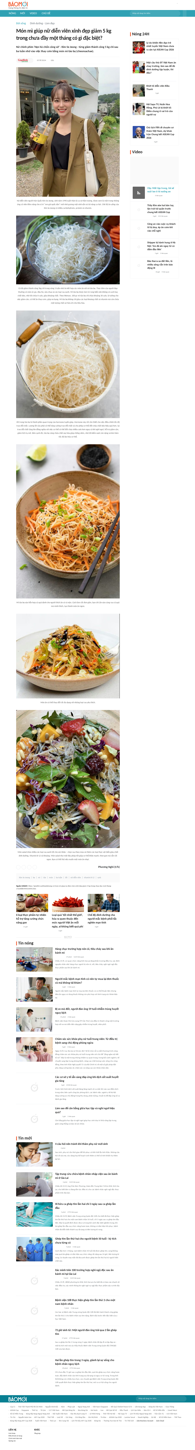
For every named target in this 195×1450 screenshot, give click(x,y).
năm (63, 1407)
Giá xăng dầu (80, 1417)
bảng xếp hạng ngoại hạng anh (38, 1414)
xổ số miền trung (16, 1414)
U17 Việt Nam (54, 1410)
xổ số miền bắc (159, 1410)
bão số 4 (147, 1410)
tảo (44, 878)
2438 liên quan (71, 1085)
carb (99, 878)
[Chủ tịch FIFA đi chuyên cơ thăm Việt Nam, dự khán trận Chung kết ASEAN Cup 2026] (139, 132)
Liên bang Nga (140, 1407)
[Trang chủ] (18, 5)
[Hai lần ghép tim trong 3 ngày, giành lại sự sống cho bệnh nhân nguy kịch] (34, 1370)
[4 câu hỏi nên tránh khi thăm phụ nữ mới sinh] (34, 1154)
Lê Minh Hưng (95, 1414)
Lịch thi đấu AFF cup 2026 (81, 1421)
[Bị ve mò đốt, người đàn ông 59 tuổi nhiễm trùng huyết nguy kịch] (34, 1019)
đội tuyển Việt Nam (60, 1414)
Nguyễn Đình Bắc (51, 1407)
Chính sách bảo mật (15, 1438)
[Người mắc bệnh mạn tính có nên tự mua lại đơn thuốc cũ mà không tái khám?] (34, 989)
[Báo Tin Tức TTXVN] (57, 1085)
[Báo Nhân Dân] (57, 1368)
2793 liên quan (72, 1212)
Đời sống (21, 23)
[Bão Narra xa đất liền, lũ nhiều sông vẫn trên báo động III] (139, 266)
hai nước (94, 1410)
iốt (66, 878)
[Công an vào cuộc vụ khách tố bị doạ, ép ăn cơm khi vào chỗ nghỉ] (139, 228)
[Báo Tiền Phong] (149, 142)
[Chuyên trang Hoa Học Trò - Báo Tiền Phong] (147, 77)
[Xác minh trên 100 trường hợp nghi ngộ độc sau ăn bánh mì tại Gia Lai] (34, 1280)
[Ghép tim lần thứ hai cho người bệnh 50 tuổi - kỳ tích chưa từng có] (34, 1249)
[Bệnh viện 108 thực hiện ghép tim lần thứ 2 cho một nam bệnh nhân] (34, 1310)
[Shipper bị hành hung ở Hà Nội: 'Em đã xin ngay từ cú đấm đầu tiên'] (139, 247)
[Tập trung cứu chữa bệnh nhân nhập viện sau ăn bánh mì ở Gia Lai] (34, 1184)
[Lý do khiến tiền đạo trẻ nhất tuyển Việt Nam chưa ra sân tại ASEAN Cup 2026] (139, 47)
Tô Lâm (43, 1410)
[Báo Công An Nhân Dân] (59, 957)
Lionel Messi (172, 1410)
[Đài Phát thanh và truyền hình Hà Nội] (150, 272)
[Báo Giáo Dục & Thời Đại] (56, 1017)
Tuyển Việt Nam (41, 1421)
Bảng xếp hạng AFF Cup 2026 (21, 1421)
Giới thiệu (12, 1433)
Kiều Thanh (124, 1410)
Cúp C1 (12, 1407)
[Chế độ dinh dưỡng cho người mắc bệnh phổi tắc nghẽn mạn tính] (104, 903)
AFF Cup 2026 (39, 1417)
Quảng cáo (12, 1441)
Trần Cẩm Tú (159, 1414)
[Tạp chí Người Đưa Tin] (54, 931)
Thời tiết (50, 1417)
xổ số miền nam (165, 1417)
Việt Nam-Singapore (100, 1407)
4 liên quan (165, 272)
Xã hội (153, 1417)
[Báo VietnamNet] (149, 119)
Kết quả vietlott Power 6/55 (121, 1407)
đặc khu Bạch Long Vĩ (79, 1414)
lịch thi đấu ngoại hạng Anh (141, 1414)
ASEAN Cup (14, 1410)
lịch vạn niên (136, 1410)
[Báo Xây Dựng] (58, 1278)
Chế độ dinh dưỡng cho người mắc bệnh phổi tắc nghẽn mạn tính (102, 919)
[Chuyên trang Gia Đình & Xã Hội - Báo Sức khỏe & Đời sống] (23, 60)
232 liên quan (163, 216)
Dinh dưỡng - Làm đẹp (42, 23)
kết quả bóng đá (68, 1410)
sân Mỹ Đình (93, 1417)
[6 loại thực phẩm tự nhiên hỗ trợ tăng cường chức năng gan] (32, 903)
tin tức (13, 1417)
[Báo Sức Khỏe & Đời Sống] (18, 927)
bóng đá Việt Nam (156, 1407)
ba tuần (59, 878)
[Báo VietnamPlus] (59, 1308)
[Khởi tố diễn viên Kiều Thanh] (139, 90)
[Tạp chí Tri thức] (57, 1148)
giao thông (170, 1407)
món (51, 878)
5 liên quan (76, 1247)
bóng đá (97, 1421)
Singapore (25, 1410)
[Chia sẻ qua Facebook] (18, 867)
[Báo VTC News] (150, 54)
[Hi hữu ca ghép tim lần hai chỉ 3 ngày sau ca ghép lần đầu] (34, 1214)
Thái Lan (53, 1421)
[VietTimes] (57, 1338)
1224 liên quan (79, 957)
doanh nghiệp (143, 1417)
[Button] (184, 13)
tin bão (103, 1417)
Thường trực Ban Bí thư (113, 1421)
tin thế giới (129, 1421)
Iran (102, 1410)
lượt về (60, 1417)
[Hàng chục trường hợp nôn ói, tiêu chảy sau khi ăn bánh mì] (34, 959)
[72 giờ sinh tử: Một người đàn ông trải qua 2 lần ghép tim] (34, 1340)
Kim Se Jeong (24, 878)
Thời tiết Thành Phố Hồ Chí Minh (30, 1407)
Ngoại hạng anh (84, 1407)
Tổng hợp (37, 1433)
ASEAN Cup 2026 (115, 1417)
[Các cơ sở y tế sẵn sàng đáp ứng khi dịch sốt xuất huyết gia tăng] (34, 1087)
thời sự (35, 1410)
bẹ (34, 878)
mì (39, 878)
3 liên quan (71, 1047)
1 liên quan (71, 987)
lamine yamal (129, 1417)
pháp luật (71, 1407)
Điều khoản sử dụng (15, 1436)
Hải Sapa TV (122, 1414)
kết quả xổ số (111, 1410)
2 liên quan (71, 1017)
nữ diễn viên (76, 878)
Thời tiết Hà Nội (109, 1414)
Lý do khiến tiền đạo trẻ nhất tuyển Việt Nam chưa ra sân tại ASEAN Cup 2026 (160, 46)
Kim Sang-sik (64, 1421)
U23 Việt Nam (172, 1414)
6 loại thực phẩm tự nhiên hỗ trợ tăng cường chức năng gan (31, 919)
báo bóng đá (83, 1410)
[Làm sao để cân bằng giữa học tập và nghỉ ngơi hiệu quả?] (34, 1119)
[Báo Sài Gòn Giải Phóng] (58, 1182)
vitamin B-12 (89, 878)
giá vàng (69, 1417)
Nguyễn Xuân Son (24, 1417)
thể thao (177, 1417)
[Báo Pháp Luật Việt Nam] (57, 1047)
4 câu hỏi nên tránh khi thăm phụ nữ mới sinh (81, 1144)
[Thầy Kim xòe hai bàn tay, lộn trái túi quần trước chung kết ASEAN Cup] (139, 210)
